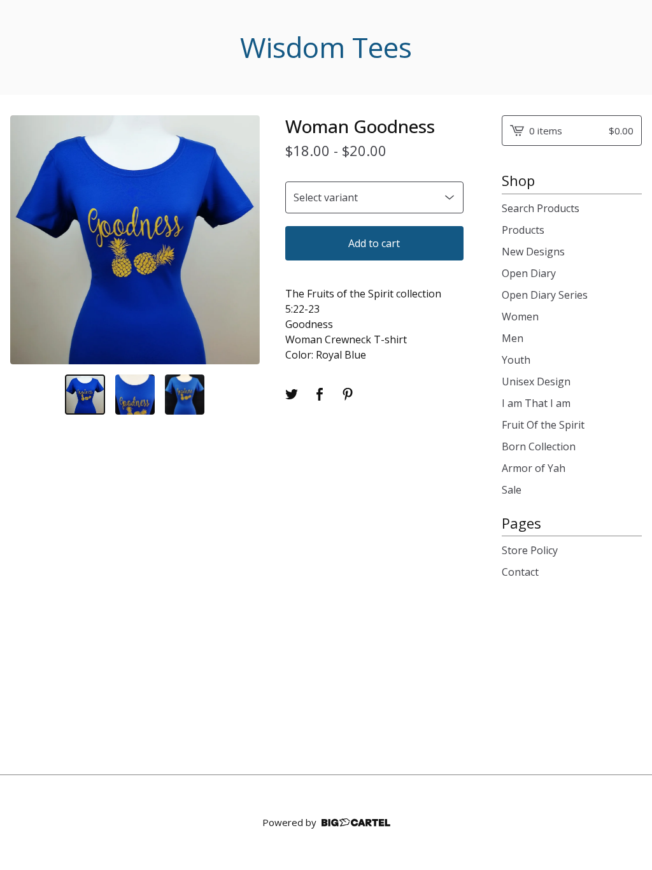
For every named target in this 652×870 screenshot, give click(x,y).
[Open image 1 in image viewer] (135, 240)
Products (523, 230)
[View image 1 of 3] (84, 394)
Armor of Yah (533, 468)
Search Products (540, 208)
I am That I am (536, 403)
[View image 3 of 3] (184, 394)
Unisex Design (536, 381)
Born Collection (539, 446)
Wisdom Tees (326, 47)
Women (520, 317)
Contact (520, 572)
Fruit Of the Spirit (543, 425)
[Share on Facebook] (319, 394)
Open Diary (529, 273)
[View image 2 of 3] (135, 394)
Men (512, 338)
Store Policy (530, 550)
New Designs (533, 252)
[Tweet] (291, 394)
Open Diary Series (545, 295)
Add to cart (374, 243)
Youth (516, 360)
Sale (511, 490)
